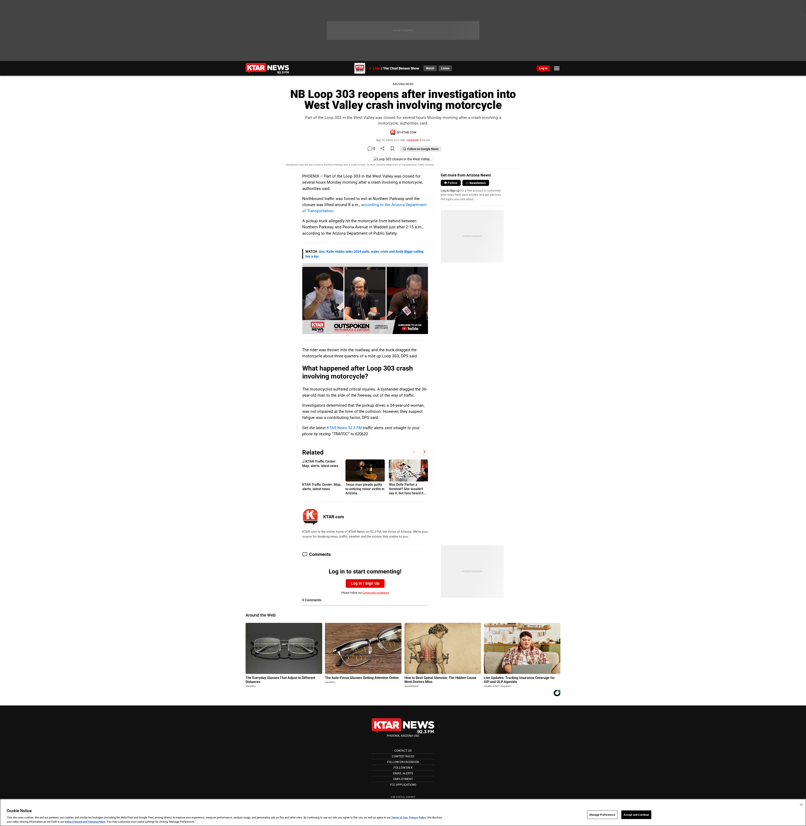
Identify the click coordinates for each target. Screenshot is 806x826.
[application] (365, 298)
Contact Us (403, 750)
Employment (403, 779)
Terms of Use (399, 817)
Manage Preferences (602, 814)
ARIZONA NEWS (403, 84)
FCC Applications (403, 784)
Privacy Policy (417, 817)
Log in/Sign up (450, 190)
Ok (801, 804)
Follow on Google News (422, 149)
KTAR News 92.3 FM (344, 427)
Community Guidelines (375, 592)
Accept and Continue (636, 814)
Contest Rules (403, 756)
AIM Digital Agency (403, 797)
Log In (543, 68)
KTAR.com (333, 516)
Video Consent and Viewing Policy (85, 821)
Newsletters (478, 183)
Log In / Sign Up (365, 583)
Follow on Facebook (403, 762)
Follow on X (403, 767)
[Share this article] (382, 149)
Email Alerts (403, 773)
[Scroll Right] (424, 452)
